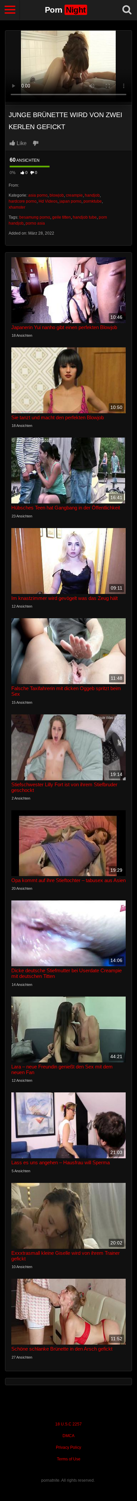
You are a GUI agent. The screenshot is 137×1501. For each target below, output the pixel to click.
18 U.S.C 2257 (68, 1424)
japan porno (70, 201)
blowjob (57, 195)
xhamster (17, 207)
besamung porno (34, 217)
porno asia (35, 223)
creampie (74, 195)
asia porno (38, 195)
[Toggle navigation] (10, 10)
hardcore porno (23, 201)
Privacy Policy (68, 1447)
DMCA (68, 1435)
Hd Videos (48, 201)
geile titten (61, 217)
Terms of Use (68, 1459)
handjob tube (85, 217)
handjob (92, 195)
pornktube (92, 201)
